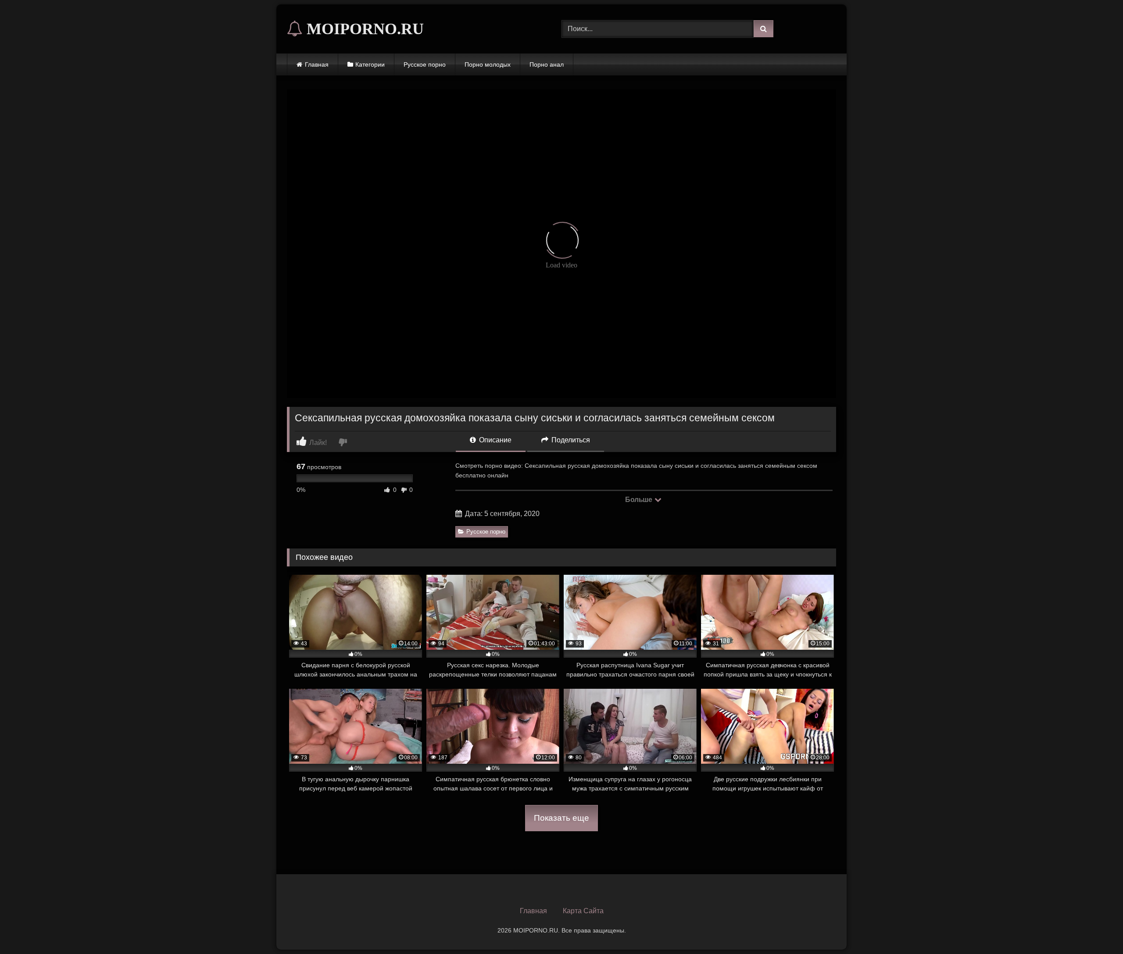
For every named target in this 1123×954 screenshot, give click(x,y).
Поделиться (570, 440)
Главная (317, 64)
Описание (494, 440)
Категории (370, 64)
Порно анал (546, 64)
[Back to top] (1095, 927)
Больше (639, 499)
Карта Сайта (583, 911)
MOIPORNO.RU (363, 29)
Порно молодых (488, 64)
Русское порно (425, 64)
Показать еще (561, 817)
